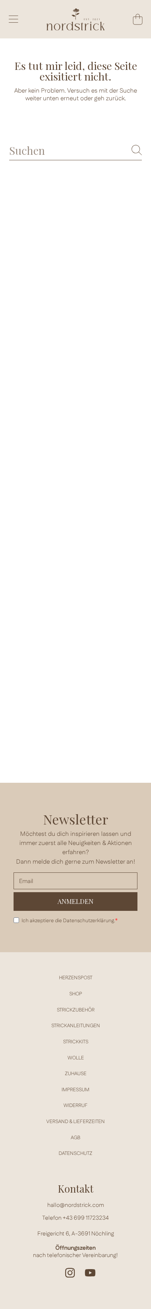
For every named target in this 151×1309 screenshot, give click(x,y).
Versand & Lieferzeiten (75, 1121)
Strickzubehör (76, 1010)
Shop (75, 994)
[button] (13, 19)
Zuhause (75, 1073)
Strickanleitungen (75, 1025)
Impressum (75, 1089)
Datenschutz (75, 1153)
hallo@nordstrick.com (75, 1205)
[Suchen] (137, 150)
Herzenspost (75, 977)
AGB (75, 1137)
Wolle (75, 1058)
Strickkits (75, 1042)
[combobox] (75, 150)
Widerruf (75, 1105)
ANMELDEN (75, 901)
